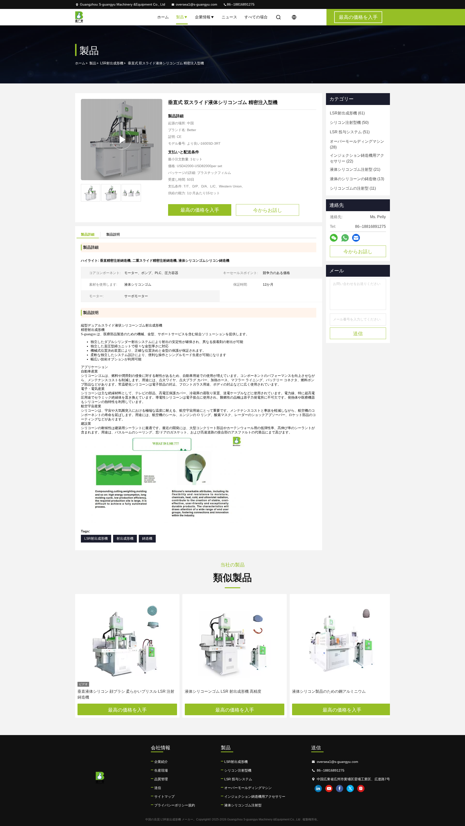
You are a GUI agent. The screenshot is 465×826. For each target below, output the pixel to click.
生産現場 (161, 770)
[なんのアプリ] (345, 238)
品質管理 (161, 779)
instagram (360, 788)
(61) (347, 113)
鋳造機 (147, 538)
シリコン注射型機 (237, 770)
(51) (350, 132)
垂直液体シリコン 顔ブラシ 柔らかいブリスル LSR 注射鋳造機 (126, 694)
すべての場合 (256, 17)
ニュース (229, 17)
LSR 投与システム (238, 779)
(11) (353, 188)
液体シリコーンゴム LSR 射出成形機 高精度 (223, 691)
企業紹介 (161, 762)
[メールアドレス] (356, 238)
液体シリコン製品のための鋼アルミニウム (329, 691)
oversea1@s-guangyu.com (196, 4)
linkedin (318, 788)
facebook (339, 788)
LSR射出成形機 (111, 63)
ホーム (163, 17)
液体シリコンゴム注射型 (243, 805)
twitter (350, 788)
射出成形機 (124, 538)
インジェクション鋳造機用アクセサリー (254, 796)
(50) (349, 122)
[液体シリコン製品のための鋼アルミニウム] (342, 641)
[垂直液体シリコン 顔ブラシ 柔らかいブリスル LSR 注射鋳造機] (127, 641)
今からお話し (357, 251)
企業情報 (202, 17)
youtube (329, 788)
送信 (157, 788)
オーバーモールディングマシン (248, 788)
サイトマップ (164, 796)
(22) (357, 158)
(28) (357, 144)
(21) (355, 169)
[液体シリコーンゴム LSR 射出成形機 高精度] (234, 641)
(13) (357, 179)
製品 (180, 17)
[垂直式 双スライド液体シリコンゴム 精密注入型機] (121, 139)
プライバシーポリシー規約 (174, 805)
